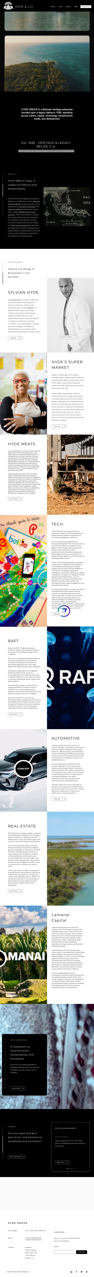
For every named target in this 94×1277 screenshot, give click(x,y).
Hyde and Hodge (14, 209)
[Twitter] (82, 1272)
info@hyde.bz (36, 1238)
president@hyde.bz (33, 1240)
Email (56, 1246)
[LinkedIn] (71, 1272)
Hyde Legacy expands (20, 225)
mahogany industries (27, 207)
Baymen (30, 308)
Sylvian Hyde (15, 300)
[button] (85, 6)
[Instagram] (87, 1272)
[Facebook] (76, 1272)
